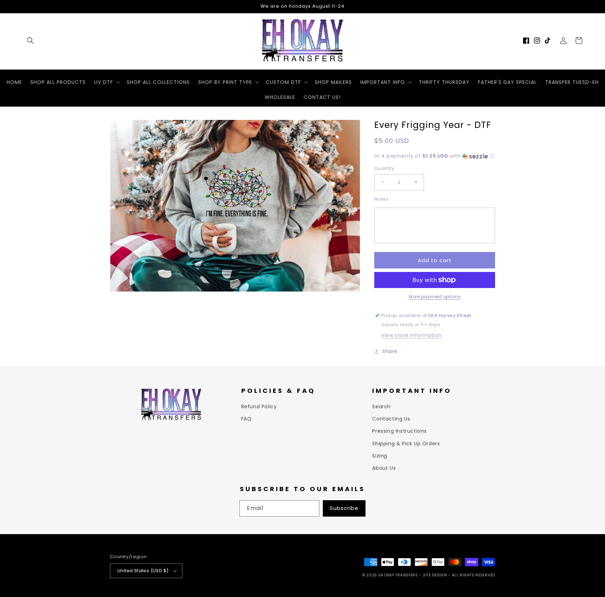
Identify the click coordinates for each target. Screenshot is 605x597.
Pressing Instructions (399, 430)
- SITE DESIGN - (435, 575)
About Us (384, 468)
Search (381, 406)
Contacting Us (391, 418)
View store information (411, 335)
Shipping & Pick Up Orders (406, 443)
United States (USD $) (142, 570)
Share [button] (389, 351)
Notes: (381, 199)
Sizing (379, 455)
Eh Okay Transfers (398, 575)
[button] (30, 40)
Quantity (384, 168)
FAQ (246, 418)
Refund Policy (259, 406)
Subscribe (344, 508)
